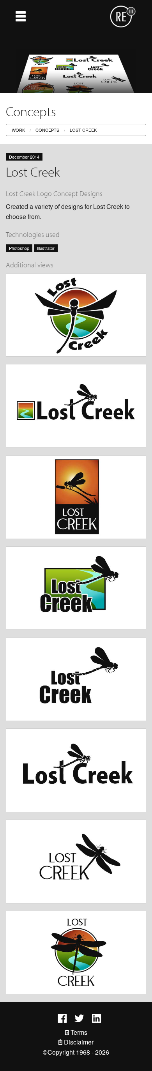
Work (18, 130)
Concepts (47, 130)
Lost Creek (83, 130)
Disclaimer (78, 1041)
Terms (78, 1032)
